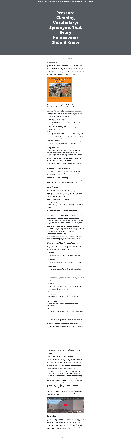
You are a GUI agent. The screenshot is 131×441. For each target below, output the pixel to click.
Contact (91, 1)
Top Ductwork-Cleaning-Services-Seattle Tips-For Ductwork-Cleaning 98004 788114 (60, 1)
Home (86, 1)
